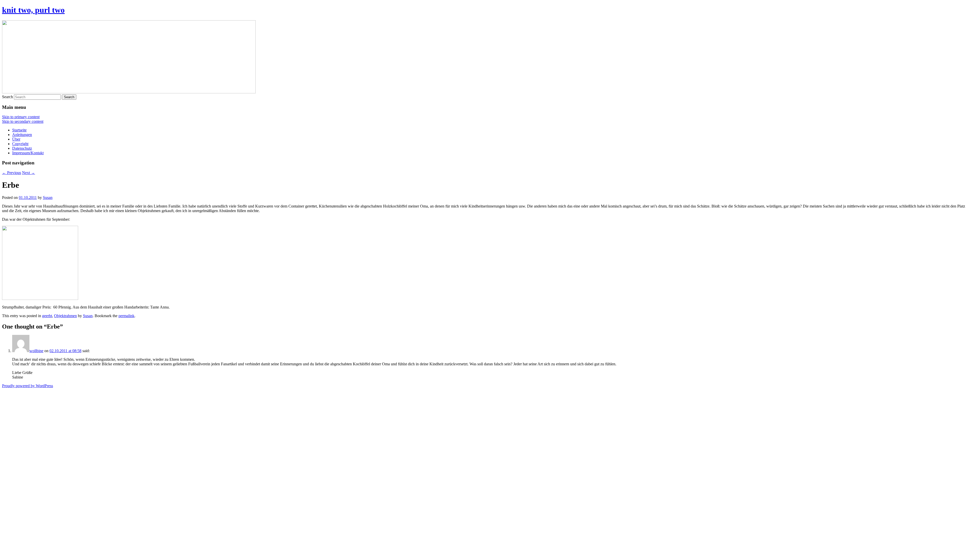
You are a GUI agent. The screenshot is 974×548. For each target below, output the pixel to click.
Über (16, 139)
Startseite (19, 130)
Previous (11, 172)
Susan (48, 197)
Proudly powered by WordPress (27, 386)
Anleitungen (22, 134)
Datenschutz (22, 148)
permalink (126, 316)
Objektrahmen (65, 316)
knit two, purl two (33, 9)
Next (28, 172)
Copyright (20, 144)
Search (7, 97)
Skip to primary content (21, 117)
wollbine (36, 351)
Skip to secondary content (22, 121)
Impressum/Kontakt (28, 153)
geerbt (47, 316)
